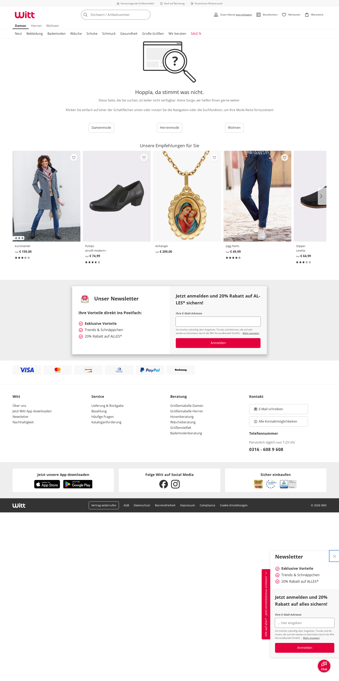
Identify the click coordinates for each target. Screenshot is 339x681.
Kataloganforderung (106, 422)
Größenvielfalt (180, 427)
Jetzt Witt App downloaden (32, 411)
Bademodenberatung (186, 433)
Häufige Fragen (102, 416)
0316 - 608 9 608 (266, 449)
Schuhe (92, 33)
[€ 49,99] (257, 196)
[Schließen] (334, 556)
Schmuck (109, 33)
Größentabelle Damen (186, 405)
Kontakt (256, 396)
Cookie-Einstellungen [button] (234, 505)
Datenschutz (142, 505)
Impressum (187, 505)
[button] (322, 196)
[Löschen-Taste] (146, 14)
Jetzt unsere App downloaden (63, 474)
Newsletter (21, 416)
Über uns (19, 405)
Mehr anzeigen (311, 638)
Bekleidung (34, 33)
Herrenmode (169, 127)
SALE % (196, 33)
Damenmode (101, 127)
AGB (126, 505)
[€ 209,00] (187, 196)
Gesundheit (129, 33)
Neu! (18, 33)
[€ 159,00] (46, 196)
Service (97, 396)
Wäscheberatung (183, 422)
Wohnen (52, 26)
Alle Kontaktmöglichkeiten (278, 421)
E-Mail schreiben (268, 410)
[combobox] (124, 14)
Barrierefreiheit (165, 505)
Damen (20, 26)
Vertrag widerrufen (103, 505)
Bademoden (56, 33)
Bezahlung (99, 411)
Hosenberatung (182, 416)
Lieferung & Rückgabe (107, 405)
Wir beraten (177, 33)
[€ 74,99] (117, 196)
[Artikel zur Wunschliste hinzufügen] (73, 157)
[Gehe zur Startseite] (25, 15)
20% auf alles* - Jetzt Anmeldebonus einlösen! (266, 606)
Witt (16, 396)
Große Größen (153, 33)
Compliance (207, 505)
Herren (36, 26)
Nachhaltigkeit (23, 422)
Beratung (178, 396)
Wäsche (76, 33)
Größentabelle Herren (186, 411)
